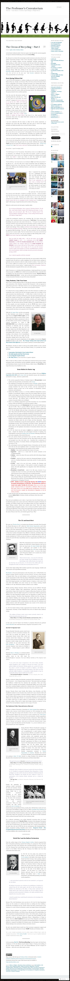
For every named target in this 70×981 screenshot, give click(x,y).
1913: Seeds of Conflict (22, 934)
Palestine (42, 968)
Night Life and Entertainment (57, 108)
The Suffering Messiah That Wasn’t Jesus (19, 354)
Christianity (16, 967)
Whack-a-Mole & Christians (57, 51)
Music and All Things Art (56, 107)
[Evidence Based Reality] (61, 213)
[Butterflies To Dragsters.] (54, 178)
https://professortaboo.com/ (12, 962)
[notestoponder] (54, 192)
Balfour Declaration (25, 966)
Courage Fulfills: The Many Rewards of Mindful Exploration (57, 76)
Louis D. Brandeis (10, 624)
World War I (8, 971)
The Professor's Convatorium (24, 8)
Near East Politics (28, 968)
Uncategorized (54, 116)
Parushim (8, 970)
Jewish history (42, 967)
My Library (51, 35)
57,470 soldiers (24, 857)
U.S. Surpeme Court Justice (39, 970)
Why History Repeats (55, 45)
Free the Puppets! (55, 137)
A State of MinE (54, 69)
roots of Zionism (15, 806)
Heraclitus (8, 71)
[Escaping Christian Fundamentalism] (61, 199)
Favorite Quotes (54, 79)
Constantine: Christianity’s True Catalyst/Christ (21, 352)
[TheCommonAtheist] (61, 220)
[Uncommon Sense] (61, 206)
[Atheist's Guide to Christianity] (54, 205)
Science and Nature (27, 965)
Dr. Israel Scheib (35, 546)
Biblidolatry (32, 966)
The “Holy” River (13, 357)
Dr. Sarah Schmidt (32, 709)
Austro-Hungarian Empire (15, 966)
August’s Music (30, 35)
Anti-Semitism (37, 965)
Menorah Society (13, 968)
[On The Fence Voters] (61, 171)
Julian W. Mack (17, 756)
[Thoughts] (61, 157)
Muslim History (21, 968)
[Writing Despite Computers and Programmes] (54, 171)
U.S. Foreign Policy (21, 970)
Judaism (7, 968)
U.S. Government (29, 970)
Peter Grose (43, 714)
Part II (16, 942)
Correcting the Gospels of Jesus (17, 355)
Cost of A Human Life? (56, 49)
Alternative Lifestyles (56, 87)
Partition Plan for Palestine (28, 433)
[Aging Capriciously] (54, 157)
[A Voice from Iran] (61, 164)
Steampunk (37, 35)
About (12, 35)
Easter (20, 967)
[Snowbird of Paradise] (54, 199)
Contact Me (58, 35)
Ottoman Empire (35, 968)
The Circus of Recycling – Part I (23, 46)
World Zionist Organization (33, 526)
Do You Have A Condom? (56, 67)
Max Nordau (9, 572)
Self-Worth (53, 59)
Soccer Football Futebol (56, 113)
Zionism (13, 971)
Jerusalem (36, 967)
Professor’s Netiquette (20, 35)
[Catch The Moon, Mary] (54, 185)
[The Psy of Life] (61, 185)
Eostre (25, 113)
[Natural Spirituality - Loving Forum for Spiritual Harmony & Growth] (54, 219)
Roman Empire (14, 970)
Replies (17, 971)
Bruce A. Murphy (15, 652)
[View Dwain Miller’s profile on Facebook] (51, 146)
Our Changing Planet (55, 44)
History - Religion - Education (16, 965)
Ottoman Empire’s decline (28, 842)
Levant (33, 381)
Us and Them (44, 35)
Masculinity (53, 63)
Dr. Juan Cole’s (22, 375)
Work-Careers (54, 117)
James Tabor (30, 967)
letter (39, 874)
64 (44, 46)
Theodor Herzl (16, 524)
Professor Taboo (19, 49)
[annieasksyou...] (54, 164)
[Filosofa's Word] (61, 178)
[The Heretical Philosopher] (54, 212)
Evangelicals (25, 967)
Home (7, 35)
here (21, 935)
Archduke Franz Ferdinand (38, 809)
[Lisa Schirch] (61, 192)
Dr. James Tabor (15, 312)
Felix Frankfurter (10, 644)
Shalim (35, 383)
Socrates (32, 73)
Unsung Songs (54, 73)
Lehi (34, 549)
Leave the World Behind (56, 42)
